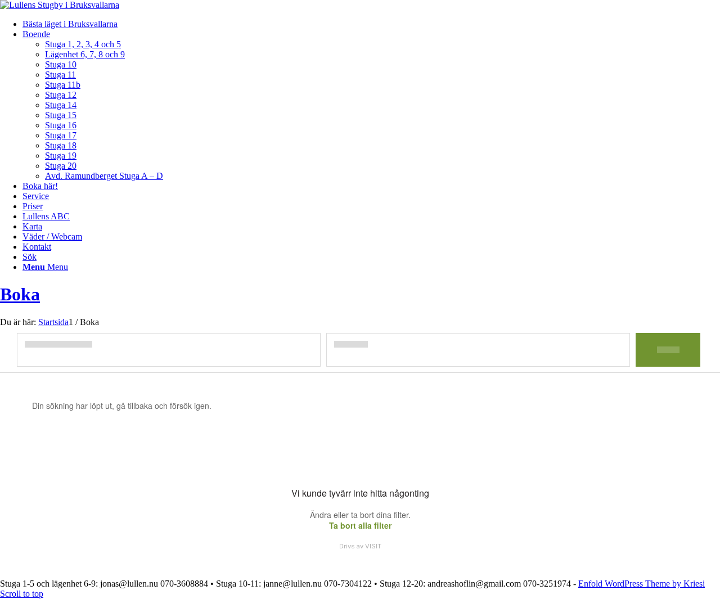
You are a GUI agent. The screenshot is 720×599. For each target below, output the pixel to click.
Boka (20, 294)
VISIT (373, 546)
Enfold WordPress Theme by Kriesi (641, 583)
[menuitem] (371, 24)
